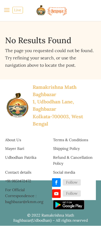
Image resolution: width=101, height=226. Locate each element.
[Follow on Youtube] (56, 193)
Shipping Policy (66, 148)
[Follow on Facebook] (56, 182)
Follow (72, 182)
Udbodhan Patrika (20, 157)
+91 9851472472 (18, 180)
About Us (13, 139)
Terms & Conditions (70, 139)
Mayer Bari (14, 148)
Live (17, 10)
